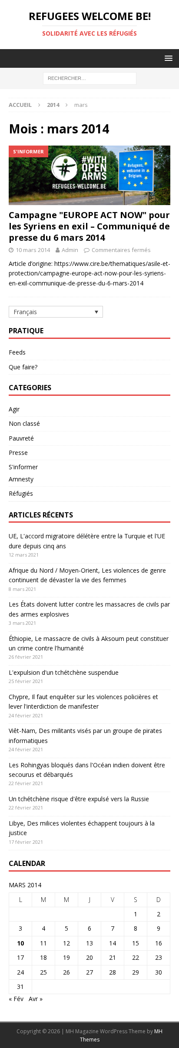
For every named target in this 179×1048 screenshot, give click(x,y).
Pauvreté (21, 438)
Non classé (24, 423)
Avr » (36, 999)
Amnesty (21, 479)
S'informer (23, 467)
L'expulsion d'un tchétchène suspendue (64, 672)
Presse (18, 452)
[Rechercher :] (89, 78)
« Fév (16, 999)
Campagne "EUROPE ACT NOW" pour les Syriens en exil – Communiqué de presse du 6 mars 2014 (89, 226)
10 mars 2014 (33, 250)
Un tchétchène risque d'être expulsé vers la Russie (79, 799)
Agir (14, 409)
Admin (70, 250)
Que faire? (23, 367)
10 (20, 943)
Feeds (17, 352)
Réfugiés (21, 493)
